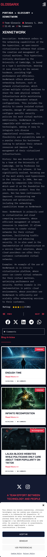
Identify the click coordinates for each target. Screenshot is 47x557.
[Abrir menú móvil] (44, 4)
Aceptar (23, 534)
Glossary (24, 12)
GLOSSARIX (10, 4)
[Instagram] (27, 486)
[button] (43, 505)
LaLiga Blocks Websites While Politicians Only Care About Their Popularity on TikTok (23, 458)
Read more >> (12, 376)
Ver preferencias (23, 547)
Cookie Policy (16, 553)
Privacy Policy (29, 553)
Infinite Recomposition (20, 413)
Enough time (13, 372)
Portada (7, 12)
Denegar (23, 541)
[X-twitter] (19, 486)
